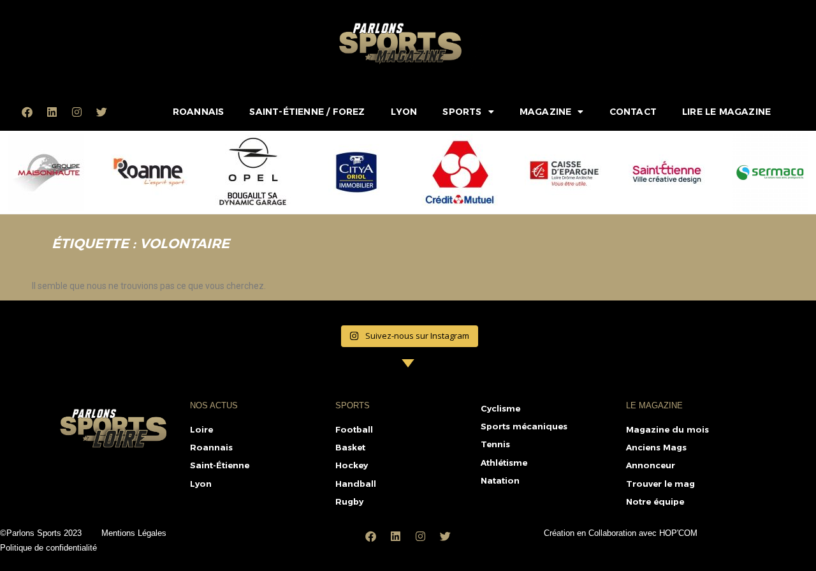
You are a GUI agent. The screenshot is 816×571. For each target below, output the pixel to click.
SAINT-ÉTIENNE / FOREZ (307, 111)
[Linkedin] (52, 111)
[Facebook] (27, 111)
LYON (404, 111)
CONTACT (633, 111)
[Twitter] (102, 111)
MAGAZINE (546, 111)
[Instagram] (77, 111)
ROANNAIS (198, 111)
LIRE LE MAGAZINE (726, 111)
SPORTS (461, 111)
